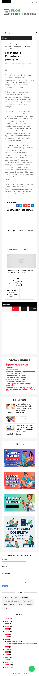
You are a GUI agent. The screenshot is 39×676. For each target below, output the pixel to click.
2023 (7, 624)
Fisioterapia (14, 44)
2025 (7, 621)
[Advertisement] (19, 333)
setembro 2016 (13, 641)
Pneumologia (27, 601)
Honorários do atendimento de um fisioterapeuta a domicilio (20, 271)
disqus (24, 308)
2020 (7, 632)
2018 (7, 634)
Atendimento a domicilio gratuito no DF (20, 251)
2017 (7, 637)
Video (6, 608)
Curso (6, 597)
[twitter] (32, 2)
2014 (7, 649)
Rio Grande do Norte (25, 604)
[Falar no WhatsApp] (32, 669)
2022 (7, 626)
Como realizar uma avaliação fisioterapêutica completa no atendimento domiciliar (18, 377)
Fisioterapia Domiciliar (22, 66)
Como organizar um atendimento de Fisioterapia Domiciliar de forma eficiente (20, 389)
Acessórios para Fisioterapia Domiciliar (24, 418)
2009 (7, 662)
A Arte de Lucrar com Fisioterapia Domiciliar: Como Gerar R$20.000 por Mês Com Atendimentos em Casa (19, 408)
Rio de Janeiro (9, 604)
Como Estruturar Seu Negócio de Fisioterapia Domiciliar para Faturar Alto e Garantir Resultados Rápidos (19, 430)
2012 (7, 655)
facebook (33, 308)
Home (7, 44)
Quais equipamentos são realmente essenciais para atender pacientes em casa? (20, 371)
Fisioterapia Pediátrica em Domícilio (20, 231)
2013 (7, 652)
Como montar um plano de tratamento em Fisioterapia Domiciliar (17, 366)
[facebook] (29, 2)
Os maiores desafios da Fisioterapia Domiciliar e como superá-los (18, 383)
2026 (7, 619)
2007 (7, 667)
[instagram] (36, 2)
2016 (7, 639)
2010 (7, 660)
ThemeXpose (23, 673)
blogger (15, 308)
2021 (7, 629)
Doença (14, 597)
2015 (7, 647)
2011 (7, 657)
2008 (7, 665)
